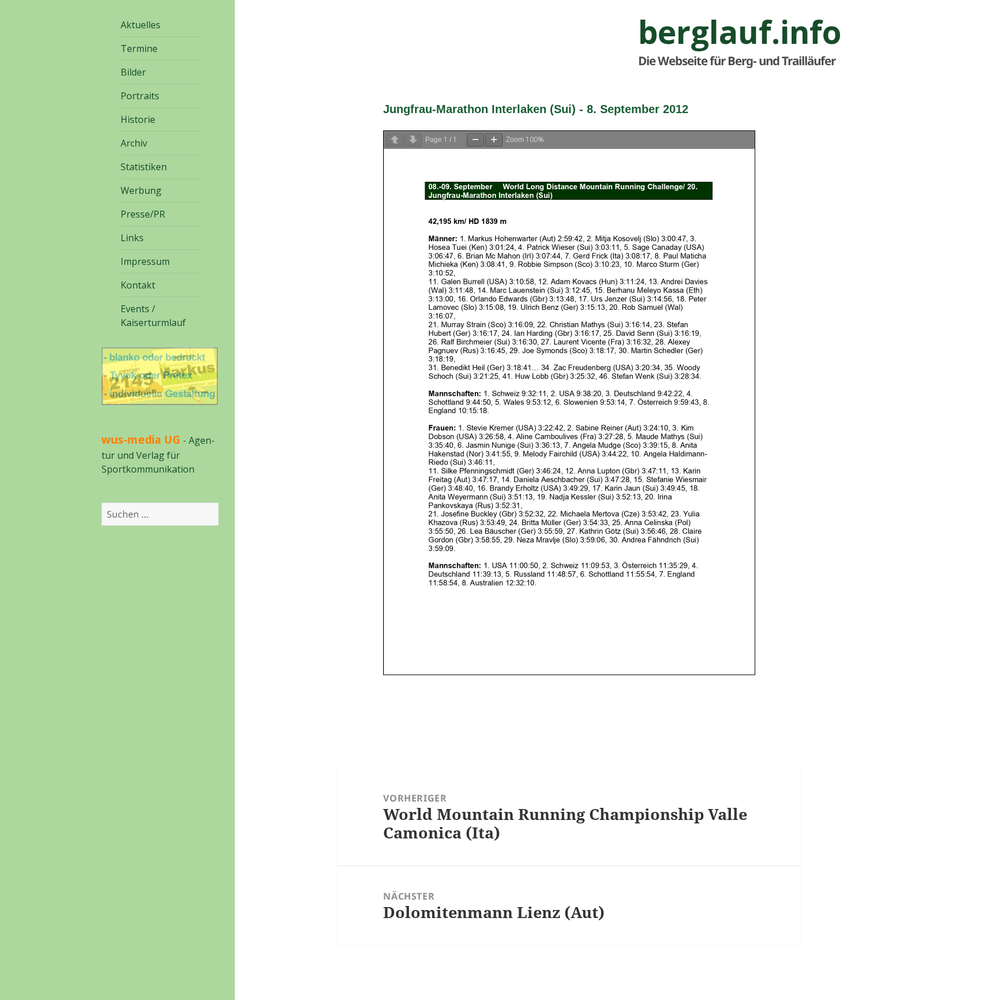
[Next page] (413, 140)
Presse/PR (143, 214)
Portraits (140, 95)
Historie (138, 119)
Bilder (133, 72)
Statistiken (144, 166)
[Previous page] (394, 140)
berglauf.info (739, 31)
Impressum (145, 261)
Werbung (141, 190)
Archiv (134, 143)
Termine (139, 48)
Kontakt (138, 285)
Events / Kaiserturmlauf (153, 315)
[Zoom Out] (475, 140)
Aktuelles (140, 24)
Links (132, 237)
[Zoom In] (494, 140)
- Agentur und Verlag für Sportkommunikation (158, 454)
